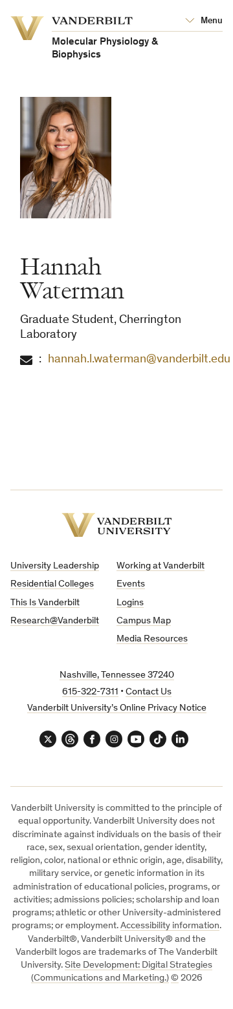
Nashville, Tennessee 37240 (117, 675)
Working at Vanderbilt (160, 566)
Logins (130, 603)
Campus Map (143, 621)
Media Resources (152, 639)
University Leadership (54, 566)
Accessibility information (169, 926)
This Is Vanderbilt (45, 603)
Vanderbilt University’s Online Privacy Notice (116, 708)
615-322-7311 (90, 692)
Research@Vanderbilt (54, 621)
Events (130, 584)
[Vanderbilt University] (117, 525)
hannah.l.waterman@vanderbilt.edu (139, 359)
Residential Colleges (52, 584)
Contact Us (149, 692)
